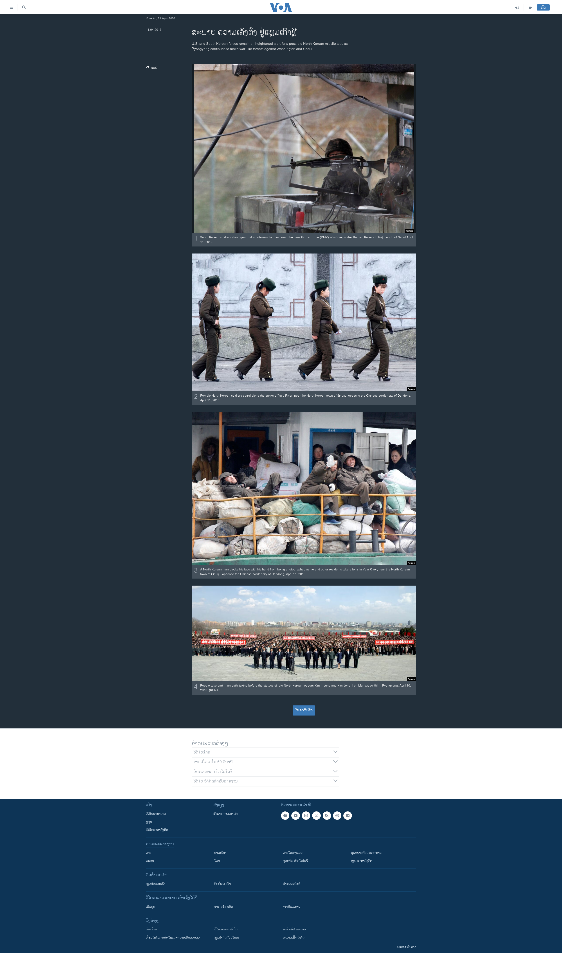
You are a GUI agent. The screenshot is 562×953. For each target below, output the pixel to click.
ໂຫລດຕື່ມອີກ (304, 710)
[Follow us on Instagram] (306, 815)
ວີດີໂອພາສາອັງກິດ (157, 830)
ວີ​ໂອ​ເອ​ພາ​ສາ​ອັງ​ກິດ (226, 929)
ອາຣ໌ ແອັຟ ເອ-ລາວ (294, 929)
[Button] (151, 68)
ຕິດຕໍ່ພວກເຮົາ (222, 883)
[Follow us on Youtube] (295, 815)
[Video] (530, 7)
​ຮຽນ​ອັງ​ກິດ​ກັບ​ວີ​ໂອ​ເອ (226, 937)
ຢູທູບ (149, 822)
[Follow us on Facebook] (285, 815)
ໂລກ (217, 861)
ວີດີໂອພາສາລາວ (156, 813)
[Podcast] (337, 815)
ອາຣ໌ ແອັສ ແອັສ (223, 906)
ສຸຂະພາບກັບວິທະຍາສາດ (366, 853)
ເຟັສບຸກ (150, 906)
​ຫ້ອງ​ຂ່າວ (151, 929)
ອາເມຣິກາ (220, 853)
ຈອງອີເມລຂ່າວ (292, 906)
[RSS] (327, 815)
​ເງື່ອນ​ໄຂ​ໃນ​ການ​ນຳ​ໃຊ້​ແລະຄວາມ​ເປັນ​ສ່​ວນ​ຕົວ (173, 937)
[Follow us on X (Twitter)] (316, 815)
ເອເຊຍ (150, 861)
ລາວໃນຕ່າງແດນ (293, 853)
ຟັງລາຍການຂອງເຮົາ (225, 813)
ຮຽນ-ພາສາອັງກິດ (361, 861)
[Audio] (517, 7)
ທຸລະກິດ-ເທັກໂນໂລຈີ (295, 861)
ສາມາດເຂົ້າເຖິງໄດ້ (293, 937)
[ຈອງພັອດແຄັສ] (347, 815)
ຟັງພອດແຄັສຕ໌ (291, 883)
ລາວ (148, 853)
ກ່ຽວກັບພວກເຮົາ (155, 883)
